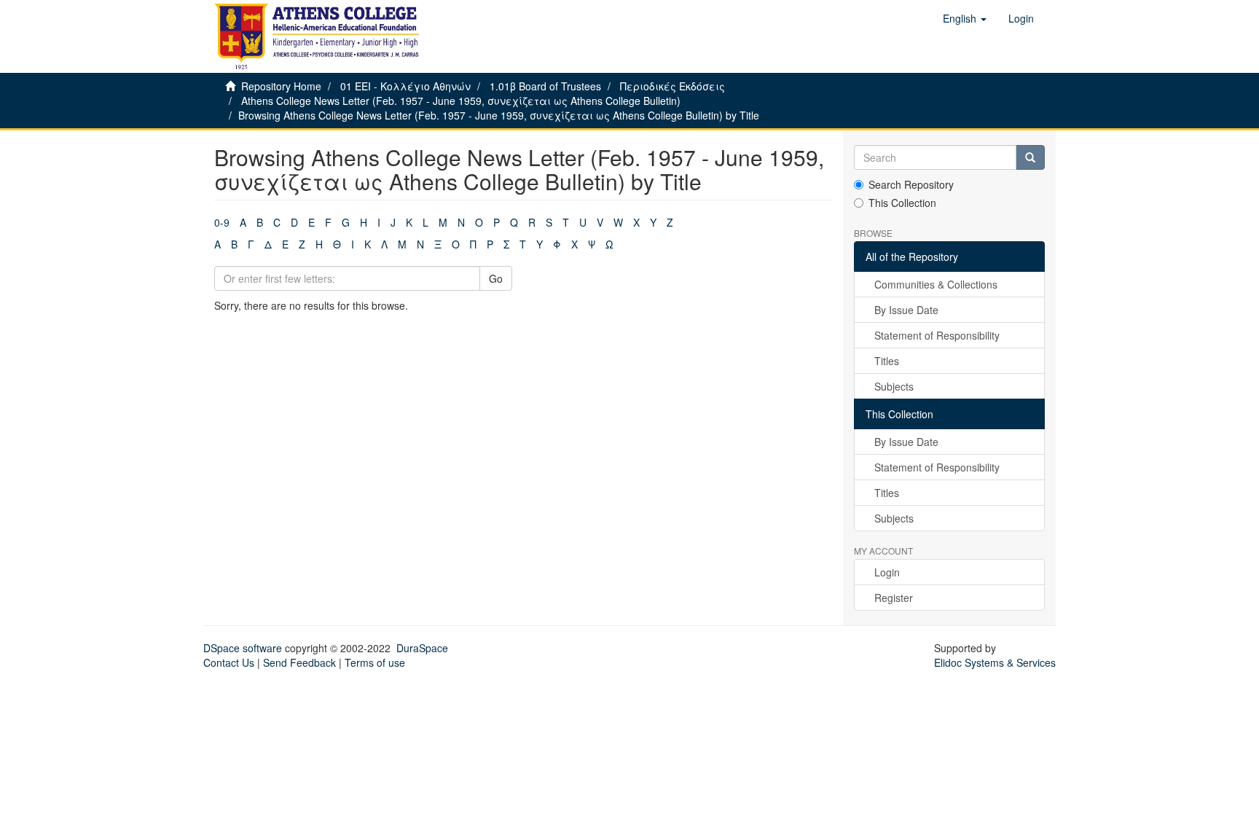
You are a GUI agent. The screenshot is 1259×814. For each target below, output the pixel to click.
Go (496, 278)
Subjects (894, 386)
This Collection (902, 202)
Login (887, 572)
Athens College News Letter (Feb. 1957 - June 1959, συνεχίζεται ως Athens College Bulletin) (461, 100)
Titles (886, 360)
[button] (964, 18)
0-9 (222, 222)
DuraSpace (422, 648)
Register (893, 597)
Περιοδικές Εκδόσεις (672, 86)
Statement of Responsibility (937, 335)
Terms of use (375, 662)
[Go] (1030, 157)
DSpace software (242, 648)
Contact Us (228, 662)
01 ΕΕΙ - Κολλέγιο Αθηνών (405, 86)
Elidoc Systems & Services (995, 662)
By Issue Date (906, 309)
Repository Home (281, 86)
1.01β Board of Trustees (545, 86)
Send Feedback (299, 662)
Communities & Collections (935, 284)
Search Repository (911, 184)
